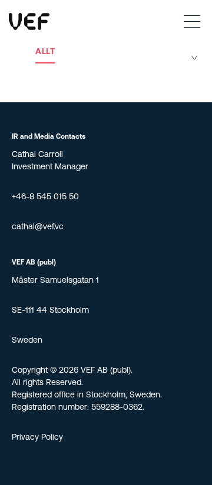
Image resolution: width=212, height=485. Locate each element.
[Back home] (29, 21)
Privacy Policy (37, 437)
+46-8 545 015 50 (45, 197)
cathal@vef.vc (38, 227)
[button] (188, 21)
